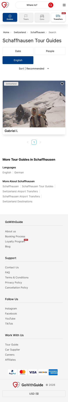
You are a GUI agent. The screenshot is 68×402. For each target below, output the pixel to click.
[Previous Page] (27, 142)
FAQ (7, 272)
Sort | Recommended (31, 68)
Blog (7, 246)
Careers (9, 354)
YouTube (10, 318)
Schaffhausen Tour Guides (37, 186)
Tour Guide (11, 344)
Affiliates (10, 359)
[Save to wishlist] (62, 83)
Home (6, 32)
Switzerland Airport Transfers (20, 191)
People (50, 51)
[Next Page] (40, 142)
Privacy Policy (13, 282)
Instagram (11, 308)
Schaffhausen (38, 32)
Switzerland (20, 32)
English (18, 60)
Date (18, 51)
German (19, 172)
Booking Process (15, 236)
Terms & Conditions (16, 277)
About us (10, 231)
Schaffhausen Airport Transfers (21, 196)
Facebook (11, 313)
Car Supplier (12, 349)
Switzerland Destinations (17, 201)
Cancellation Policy (16, 287)
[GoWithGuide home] (5, 5)
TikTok (9, 323)
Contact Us (12, 267)
